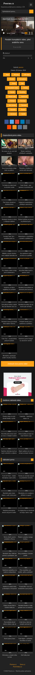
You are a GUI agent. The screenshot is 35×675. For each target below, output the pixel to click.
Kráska (26, 88)
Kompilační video (13, 88)
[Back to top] (29, 669)
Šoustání (24, 105)
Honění (12, 79)
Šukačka (12, 109)
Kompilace (23, 79)
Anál (7, 74)
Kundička (22, 92)
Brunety (16, 74)
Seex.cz (22, 664)
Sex (22, 83)
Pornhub (22, 101)
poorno (21, 67)
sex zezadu (12, 105)
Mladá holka (12, 96)
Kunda (12, 92)
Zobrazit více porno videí (17, 364)
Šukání (23, 109)
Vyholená (13, 114)
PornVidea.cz (17, 667)
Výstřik (23, 114)
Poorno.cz (8, 3)
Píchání (12, 101)
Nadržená (24, 96)
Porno (14, 83)
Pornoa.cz (13, 664)
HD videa (27, 74)
